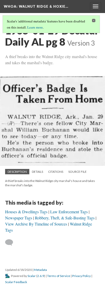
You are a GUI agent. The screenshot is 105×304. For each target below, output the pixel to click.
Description (17, 172)
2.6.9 (40, 276)
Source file (77, 172)
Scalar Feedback (16, 282)
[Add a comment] (11, 242)
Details (37, 172)
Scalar (32, 276)
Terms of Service (58, 276)
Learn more (35, 27)
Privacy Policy (81, 276)
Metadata (40, 270)
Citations (55, 172)
